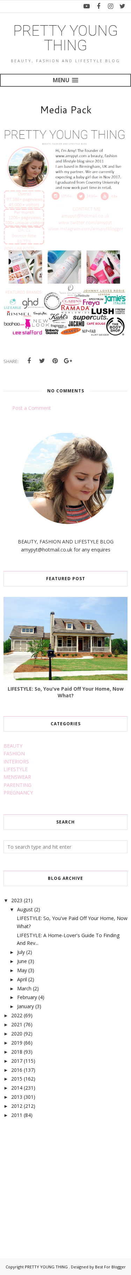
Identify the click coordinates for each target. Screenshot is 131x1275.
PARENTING (17, 785)
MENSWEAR (17, 777)
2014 (16, 1087)
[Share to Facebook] (29, 360)
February (27, 997)
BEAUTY (12, 745)
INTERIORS (16, 761)
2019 (16, 1042)
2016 (16, 1070)
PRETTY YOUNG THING (65, 38)
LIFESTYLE (15, 769)
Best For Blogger (110, 1266)
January (25, 1006)
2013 (16, 1097)
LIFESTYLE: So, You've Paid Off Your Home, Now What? (66, 692)
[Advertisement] (55, 1180)
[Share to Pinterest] (54, 360)
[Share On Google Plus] (67, 360)
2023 (16, 900)
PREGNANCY (18, 792)
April (22, 979)
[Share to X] (42, 360)
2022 (16, 1015)
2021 (16, 1024)
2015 (16, 1078)
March (24, 988)
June (22, 961)
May (22, 970)
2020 (16, 1033)
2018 (16, 1051)
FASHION (14, 753)
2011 (16, 1115)
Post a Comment (31, 408)
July (21, 952)
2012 (16, 1106)
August (25, 909)
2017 (16, 1060)
